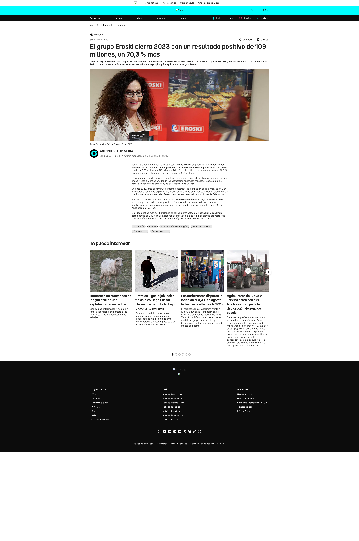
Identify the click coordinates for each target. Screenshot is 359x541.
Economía (138, 226)
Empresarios (140, 231)
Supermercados (160, 231)
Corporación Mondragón (174, 226)
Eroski (152, 226)
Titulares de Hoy (201, 226)
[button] (268, 272)
